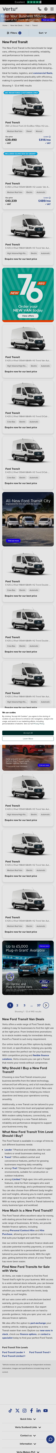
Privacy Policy (38, 724)
